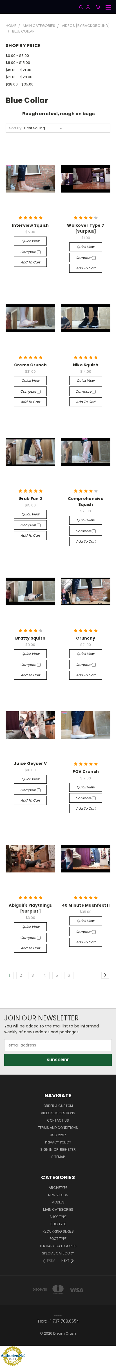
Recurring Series (58, 1231)
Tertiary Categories (58, 1246)
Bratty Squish (30, 638)
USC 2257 (58, 1135)
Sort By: (15, 128)
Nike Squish (86, 365)
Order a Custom (58, 1105)
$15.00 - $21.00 (18, 70)
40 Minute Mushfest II (86, 905)
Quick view (30, 241)
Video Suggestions (58, 1113)
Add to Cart (30, 262)
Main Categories (58, 1209)
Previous (9, 1360)
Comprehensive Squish (86, 501)
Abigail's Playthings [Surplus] (30, 908)
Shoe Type (58, 1216)
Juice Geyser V (30, 763)
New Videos (58, 1195)
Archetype (58, 1187)
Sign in (46, 1149)
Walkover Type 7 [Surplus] (85, 228)
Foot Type (58, 1238)
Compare (28, 251)
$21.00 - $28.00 (19, 77)
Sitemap (58, 1156)
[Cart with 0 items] (98, 7)
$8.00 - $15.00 (18, 62)
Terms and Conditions (58, 1127)
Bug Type (58, 1224)
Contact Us (58, 1120)
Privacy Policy (58, 1142)
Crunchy (85, 638)
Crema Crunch (30, 365)
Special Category (58, 1253)
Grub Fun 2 (31, 498)
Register (68, 1149)
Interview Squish (30, 225)
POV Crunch (86, 771)
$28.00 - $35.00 (20, 84)
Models (58, 1202)
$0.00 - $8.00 (17, 55)
